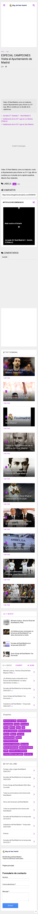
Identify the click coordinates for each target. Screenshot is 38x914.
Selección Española (26, 747)
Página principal (8, 865)
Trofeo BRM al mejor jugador (13, 754)
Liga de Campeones (10, 731)
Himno (6, 727)
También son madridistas (18, 751)
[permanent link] (6, 67)
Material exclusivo (25, 731)
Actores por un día (10, 721)
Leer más (7, 378)
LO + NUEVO (8, 614)
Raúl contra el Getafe (13, 223)
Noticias (6, 734)
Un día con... (28, 754)
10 (6, 593)
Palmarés (20, 734)
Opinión (13, 734)
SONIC (6, 751)
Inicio (2, 51)
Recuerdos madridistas (11, 744)
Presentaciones (9, 737)
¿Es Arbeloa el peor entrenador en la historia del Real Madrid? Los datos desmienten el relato (22, 633)
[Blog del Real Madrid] (18, 5)
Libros (18, 727)
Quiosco (18, 737)
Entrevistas (24, 724)
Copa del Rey (22, 721)
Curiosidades (8, 724)
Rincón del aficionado (11, 747)
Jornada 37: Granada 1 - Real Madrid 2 (17, 116)
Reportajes (24, 744)
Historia (12, 727)
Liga (7, 51)
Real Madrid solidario (11, 741)
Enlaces (16, 724)
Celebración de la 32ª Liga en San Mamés (18, 124)
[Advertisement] (19, 28)
